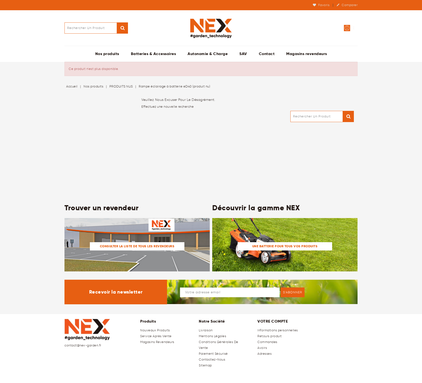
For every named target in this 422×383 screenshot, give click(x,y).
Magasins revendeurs (306, 53)
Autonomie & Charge (208, 53)
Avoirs (262, 348)
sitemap (205, 365)
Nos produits (107, 53)
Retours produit (269, 336)
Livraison (206, 330)
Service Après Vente (156, 336)
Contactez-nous (212, 359)
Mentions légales (212, 336)
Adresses (264, 353)
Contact (267, 53)
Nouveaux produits (155, 330)
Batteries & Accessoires (153, 53)
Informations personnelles (277, 330)
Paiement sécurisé (213, 353)
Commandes (267, 342)
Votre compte (272, 321)
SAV (243, 53)
